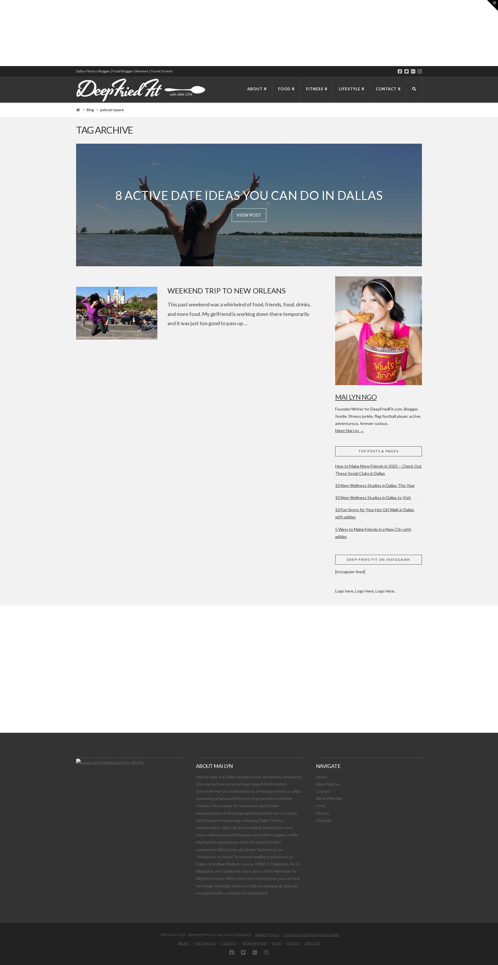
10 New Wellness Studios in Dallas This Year (375, 485)
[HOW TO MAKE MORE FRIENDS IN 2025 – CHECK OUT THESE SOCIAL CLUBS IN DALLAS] (0, 33)
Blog (90, 110)
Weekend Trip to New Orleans (226, 290)
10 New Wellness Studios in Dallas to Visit (373, 497)
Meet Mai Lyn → (349, 430)
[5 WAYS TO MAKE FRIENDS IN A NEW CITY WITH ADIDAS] (1, 33)
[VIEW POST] (116, 313)
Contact (323, 791)
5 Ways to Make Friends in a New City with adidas (373, 533)
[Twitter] (406, 71)
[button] (492, 5)
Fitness (322, 813)
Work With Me (329, 798)
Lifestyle (323, 820)
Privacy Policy (267, 935)
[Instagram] (420, 71)
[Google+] (413, 71)
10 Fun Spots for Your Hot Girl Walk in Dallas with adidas (374, 513)
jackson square (112, 110)
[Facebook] (400, 71)
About (321, 776)
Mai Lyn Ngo (356, 397)
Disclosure (329, 935)
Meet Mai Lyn (328, 784)
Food (320, 805)
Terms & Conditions (301, 935)
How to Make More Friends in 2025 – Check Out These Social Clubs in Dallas (378, 470)
